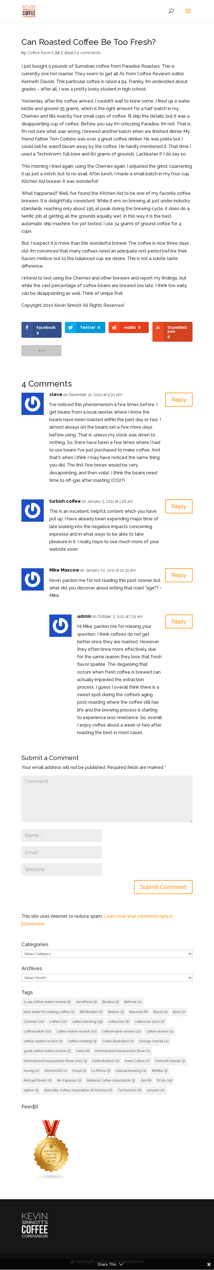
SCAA (164, 1080)
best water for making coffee (49, 1012)
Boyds (160, 1012)
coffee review (159, 1031)
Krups (79, 1071)
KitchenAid (56, 1071)
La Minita (100, 1071)
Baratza (110, 1002)
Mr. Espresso (69, 1080)
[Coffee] (51, 1179)
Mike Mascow (64, 570)
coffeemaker (37, 1031)
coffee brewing (87, 1022)
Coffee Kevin (39, 52)
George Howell (153, 1041)
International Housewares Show (122, 1051)
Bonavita (138, 1012)
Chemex (34, 1022)
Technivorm (129, 1090)
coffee (58, 1022)
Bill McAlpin (91, 1012)
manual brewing (131, 1071)
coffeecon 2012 (149, 1022)
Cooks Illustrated (117, 1041)
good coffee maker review (47, 1051)
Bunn (179, 1012)
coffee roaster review (43, 1041)
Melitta (159, 1071)
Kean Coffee (137, 1061)
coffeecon (118, 1022)
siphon (31, 1090)
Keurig (31, 1071)
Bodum (116, 1012)
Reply (178, 399)
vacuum (155, 1090)
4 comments (89, 52)
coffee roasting (82, 1041)
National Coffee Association (111, 1080)
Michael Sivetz (38, 1080)
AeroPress (86, 1002)
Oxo (145, 1080)
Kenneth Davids (170, 1061)
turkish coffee (65, 501)
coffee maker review (76, 1031)
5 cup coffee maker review (47, 1002)
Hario (82, 1051)
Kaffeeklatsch (106, 1061)
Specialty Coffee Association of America (78, 1090)
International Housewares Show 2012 (55, 1061)
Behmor (133, 1002)
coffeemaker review (121, 1031)
